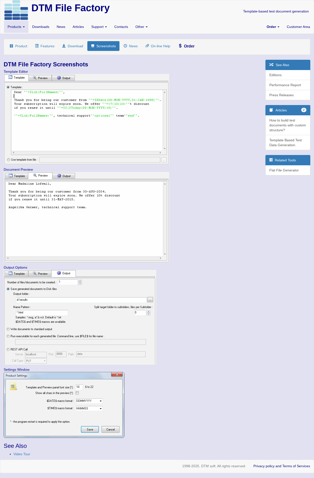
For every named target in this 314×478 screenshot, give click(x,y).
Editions (275, 75)
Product (20, 46)
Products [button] (15, 27)
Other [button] (140, 27)
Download (74, 46)
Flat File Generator (284, 170)
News (61, 27)
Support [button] (98, 27)
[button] (273, 27)
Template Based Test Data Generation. (285, 142)
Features (46, 46)
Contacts (121, 27)
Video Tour (21, 454)
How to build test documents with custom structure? (287, 125)
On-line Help (159, 46)
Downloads (40, 27)
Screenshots (105, 46)
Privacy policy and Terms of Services (281, 466)
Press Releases (281, 95)
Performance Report (285, 85)
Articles (78, 27)
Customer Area (298, 27)
